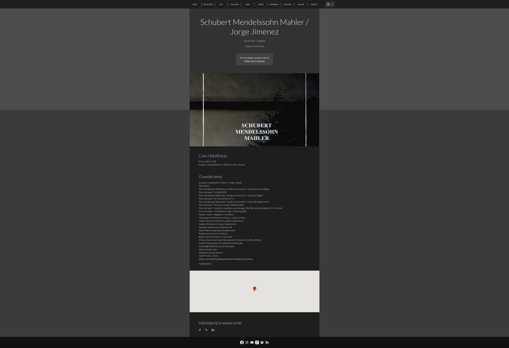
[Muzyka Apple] (257, 342)
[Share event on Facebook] (200, 330)
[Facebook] (242, 342)
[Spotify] (262, 342)
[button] (274, 4)
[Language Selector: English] (330, 4)
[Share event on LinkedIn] (213, 330)
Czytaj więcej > (205, 263)
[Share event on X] (206, 330)
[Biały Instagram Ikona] (247, 342)
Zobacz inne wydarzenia (254, 60)
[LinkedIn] (267, 342)
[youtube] (252, 342)
